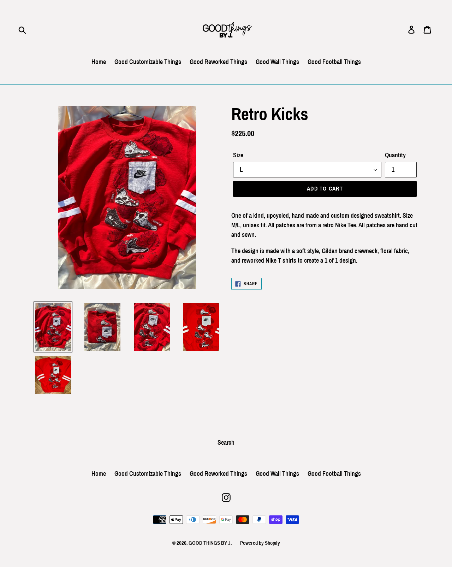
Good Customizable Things (147, 61)
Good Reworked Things (218, 61)
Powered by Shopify (260, 543)
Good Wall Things (277, 61)
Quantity (395, 155)
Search (226, 442)
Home (98, 61)
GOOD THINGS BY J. (210, 543)
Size (238, 155)
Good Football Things (334, 61)
